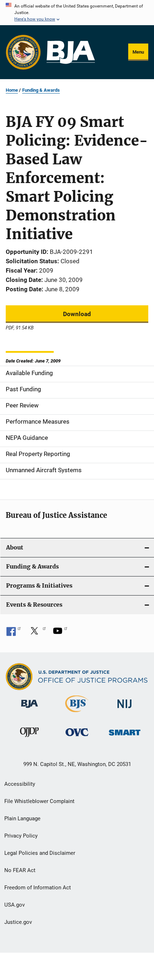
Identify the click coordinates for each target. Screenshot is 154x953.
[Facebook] (13, 633)
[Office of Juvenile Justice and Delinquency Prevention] (29, 738)
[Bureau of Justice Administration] (29, 709)
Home (12, 90)
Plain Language (22, 818)
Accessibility (19, 784)
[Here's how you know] (77, 12)
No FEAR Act (19, 870)
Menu (138, 52)
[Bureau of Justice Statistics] (76, 713)
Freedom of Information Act (37, 887)
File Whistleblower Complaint (39, 801)
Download (77, 314)
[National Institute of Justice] (124, 709)
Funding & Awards (41, 90)
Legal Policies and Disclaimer (39, 853)
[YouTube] (60, 633)
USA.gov (14, 905)
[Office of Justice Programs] (23, 52)
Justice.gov (18, 922)
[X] (37, 633)
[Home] (71, 52)
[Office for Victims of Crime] (77, 737)
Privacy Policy (21, 836)
